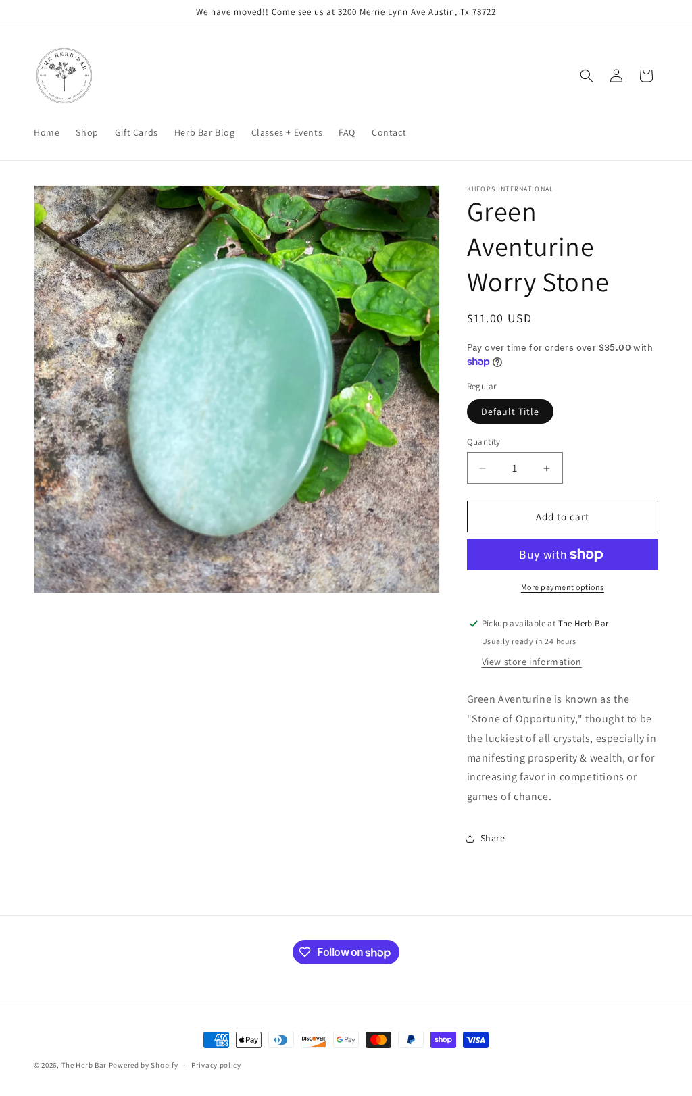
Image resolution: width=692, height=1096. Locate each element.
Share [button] (492, 838)
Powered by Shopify (143, 1065)
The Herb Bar (84, 1065)
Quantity (484, 441)
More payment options (562, 587)
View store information (532, 661)
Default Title (510, 411)
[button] (586, 76)
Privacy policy (216, 1065)
